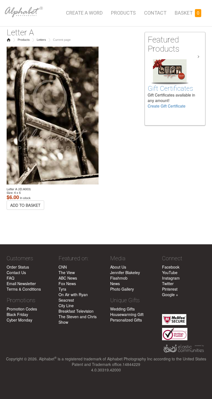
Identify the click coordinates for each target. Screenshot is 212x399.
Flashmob (119, 278)
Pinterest (169, 289)
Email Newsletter (21, 283)
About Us (118, 267)
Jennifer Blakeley (125, 272)
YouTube (169, 272)
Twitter (168, 283)
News (115, 283)
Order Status (18, 267)
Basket (187, 13)
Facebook (170, 267)
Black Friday (17, 314)
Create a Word (84, 13)
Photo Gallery (122, 289)
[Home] (23, 9)
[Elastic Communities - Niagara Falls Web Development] (184, 348)
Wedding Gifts (122, 309)
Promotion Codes (22, 309)
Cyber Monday (19, 320)
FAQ (10, 278)
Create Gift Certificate (167, 106)
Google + (170, 294)
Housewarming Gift (127, 314)
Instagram (171, 278)
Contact (155, 13)
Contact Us (16, 272)
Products (123, 13)
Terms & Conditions (24, 289)
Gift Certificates (170, 88)
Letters (41, 39)
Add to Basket (25, 205)
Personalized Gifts (126, 320)
